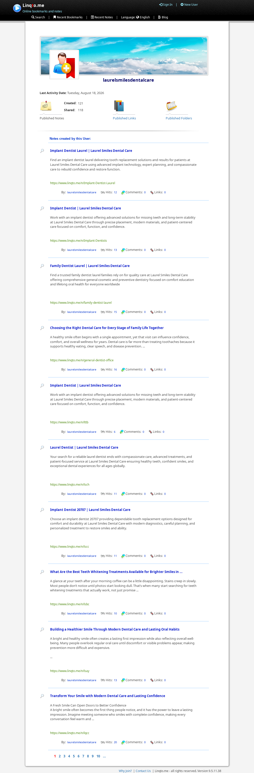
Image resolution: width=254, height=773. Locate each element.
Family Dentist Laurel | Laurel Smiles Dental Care (90, 266)
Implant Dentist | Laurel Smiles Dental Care (85, 208)
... (104, 756)
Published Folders (179, 118)
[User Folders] (172, 105)
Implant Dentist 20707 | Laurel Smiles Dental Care (90, 509)
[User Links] (119, 105)
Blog (164, 17)
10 (98, 756)
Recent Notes (103, 17)
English (144, 17)
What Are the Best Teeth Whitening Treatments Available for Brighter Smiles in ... (116, 572)
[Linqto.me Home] (17, 7)
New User (191, 4)
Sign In (167, 4)
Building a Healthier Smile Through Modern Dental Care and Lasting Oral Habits (114, 629)
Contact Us (143, 771)
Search (39, 17)
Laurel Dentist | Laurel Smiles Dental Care (84, 447)
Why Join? (125, 771)
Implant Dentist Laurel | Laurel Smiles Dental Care (91, 150)
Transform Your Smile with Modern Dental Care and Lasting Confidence (107, 696)
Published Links (124, 118)
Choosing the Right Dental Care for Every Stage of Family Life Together (107, 328)
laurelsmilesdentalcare (128, 80)
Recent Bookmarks (69, 17)
